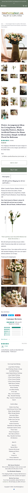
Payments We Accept (14, 449)
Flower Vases (14, 429)
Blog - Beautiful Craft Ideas (14, 436)
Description (5, 177)
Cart (26, 6)
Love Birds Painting (14, 389)
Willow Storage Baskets (14, 413)
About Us (14, 445)
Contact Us (14, 455)
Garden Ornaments (14, 423)
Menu (4, 5)
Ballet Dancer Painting (14, 383)
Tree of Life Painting (14, 385)
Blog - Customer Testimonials (14, 397)
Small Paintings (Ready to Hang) (14, 369)
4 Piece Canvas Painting (14, 379)
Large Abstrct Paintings (14, 366)
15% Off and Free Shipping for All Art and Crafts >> (13, 182)
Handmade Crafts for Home (14, 427)
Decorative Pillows (14, 415)
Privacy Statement (14, 457)
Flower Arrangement (14, 431)
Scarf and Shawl (14, 421)
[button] (5, 140)
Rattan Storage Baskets (14, 411)
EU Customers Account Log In (14, 459)
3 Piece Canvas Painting (14, 377)
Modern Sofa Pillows (14, 417)
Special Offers (14, 447)
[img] (5, 343)
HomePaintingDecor (18, 486)
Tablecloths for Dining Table (14, 425)
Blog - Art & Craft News (14, 393)
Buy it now (14, 170)
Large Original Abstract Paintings (14, 373)
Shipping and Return (14, 451)
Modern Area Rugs (14, 407)
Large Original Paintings (14, 375)
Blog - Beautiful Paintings (14, 395)
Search (14, 399)
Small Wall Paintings (14, 371)
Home (2, 23)
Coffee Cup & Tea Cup (14, 419)
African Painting (14, 387)
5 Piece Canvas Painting (14, 381)
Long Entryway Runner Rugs (14, 409)
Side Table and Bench (14, 433)
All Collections (14, 438)
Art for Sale (14, 391)
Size (2, 153)
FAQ (14, 453)
